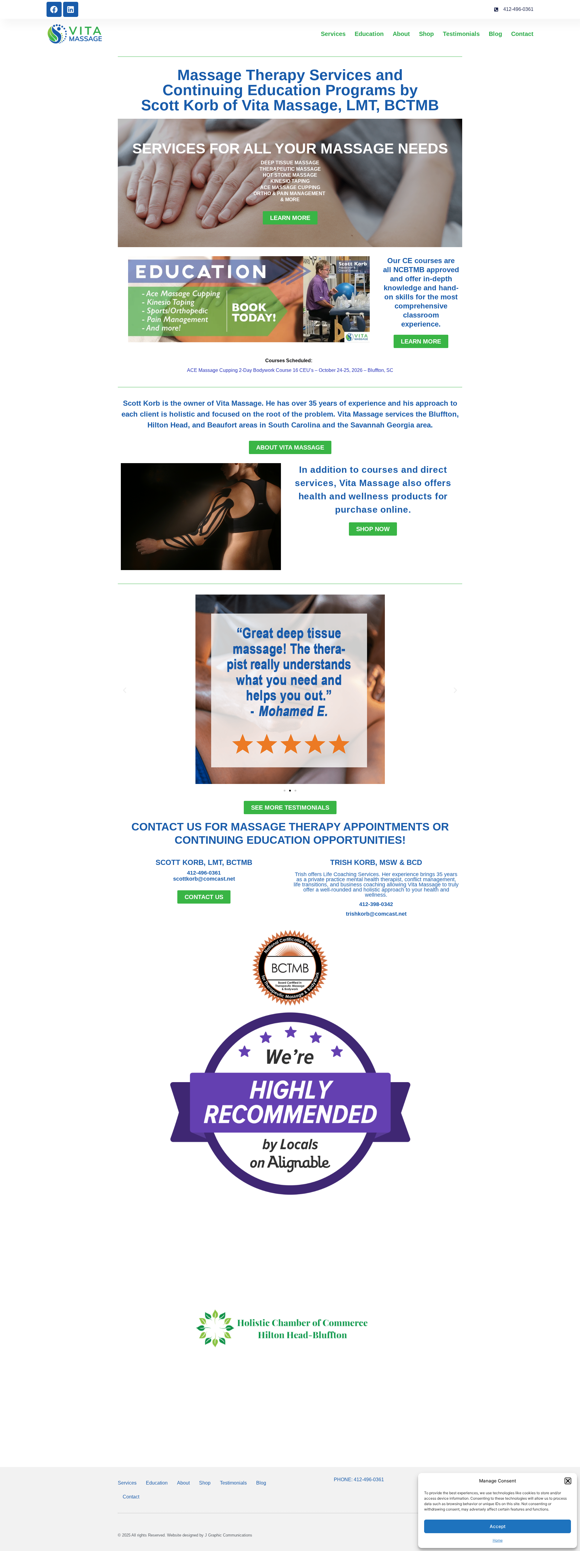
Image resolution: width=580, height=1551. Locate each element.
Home (498, 1540)
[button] (568, 1481)
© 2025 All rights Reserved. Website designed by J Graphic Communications (185, 1535)
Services (333, 34)
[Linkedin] (70, 9)
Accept (498, 1526)
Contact (522, 34)
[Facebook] (54, 9)
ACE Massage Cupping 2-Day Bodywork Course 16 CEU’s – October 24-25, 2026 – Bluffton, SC (290, 370)
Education (369, 34)
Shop (426, 34)
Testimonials (461, 34)
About (401, 34)
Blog (495, 34)
